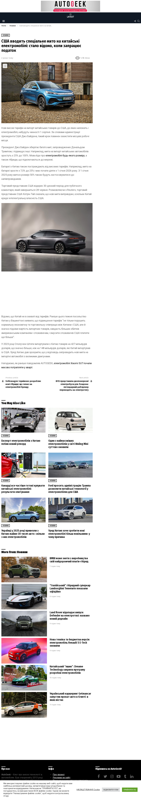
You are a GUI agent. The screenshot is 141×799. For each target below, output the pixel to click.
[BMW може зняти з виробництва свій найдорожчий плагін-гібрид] (24, 569)
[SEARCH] (138, 21)
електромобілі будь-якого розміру (65, 155)
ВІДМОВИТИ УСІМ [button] (111, 790)
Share (5, 66)
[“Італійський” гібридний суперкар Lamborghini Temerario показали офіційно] (24, 597)
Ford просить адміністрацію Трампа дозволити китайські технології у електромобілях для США (69, 489)
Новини (6, 436)
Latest (70, 17)
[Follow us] (135, 21)
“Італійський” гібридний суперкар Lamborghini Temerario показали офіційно (70, 588)
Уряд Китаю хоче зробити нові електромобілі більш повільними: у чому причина (69, 534)
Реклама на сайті (61, 777)
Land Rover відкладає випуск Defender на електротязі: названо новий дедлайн (70, 615)
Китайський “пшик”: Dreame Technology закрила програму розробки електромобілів (67, 669)
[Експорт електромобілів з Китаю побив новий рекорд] (23, 420)
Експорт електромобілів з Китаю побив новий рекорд (20, 442)
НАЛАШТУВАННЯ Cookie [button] (88, 789)
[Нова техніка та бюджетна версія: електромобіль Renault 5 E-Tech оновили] (24, 651)
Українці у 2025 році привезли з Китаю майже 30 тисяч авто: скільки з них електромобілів (23, 534)
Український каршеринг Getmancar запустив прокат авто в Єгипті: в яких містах (70, 697)
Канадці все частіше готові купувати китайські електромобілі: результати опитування (23, 489)
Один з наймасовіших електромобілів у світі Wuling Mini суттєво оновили (68, 444)
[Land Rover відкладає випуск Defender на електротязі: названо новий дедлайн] (24, 624)
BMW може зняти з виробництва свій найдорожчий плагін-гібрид (69, 560)
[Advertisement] (47, 294)
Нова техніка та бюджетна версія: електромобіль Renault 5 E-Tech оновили (70, 642)
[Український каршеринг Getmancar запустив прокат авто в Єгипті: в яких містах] (24, 705)
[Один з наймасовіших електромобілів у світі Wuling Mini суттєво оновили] (70, 420)
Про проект (59, 774)
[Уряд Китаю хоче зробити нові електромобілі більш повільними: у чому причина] (70, 510)
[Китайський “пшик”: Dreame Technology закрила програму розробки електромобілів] (24, 678)
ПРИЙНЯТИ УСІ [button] (130, 790)
